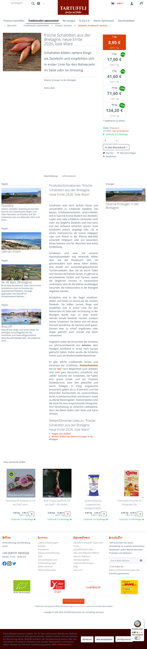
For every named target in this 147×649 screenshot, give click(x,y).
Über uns (78, 570)
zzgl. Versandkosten (120, 131)
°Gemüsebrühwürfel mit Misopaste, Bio (129, 502)
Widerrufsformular (47, 570)
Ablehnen (87, 639)
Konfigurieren (124, 639)
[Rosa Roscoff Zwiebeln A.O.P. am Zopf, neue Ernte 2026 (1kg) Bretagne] (21, 483)
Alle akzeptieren (104, 639)
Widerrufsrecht (45, 566)
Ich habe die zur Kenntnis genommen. (124, 570)
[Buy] (31, 514)
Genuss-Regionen (82, 556)
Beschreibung (51, 176)
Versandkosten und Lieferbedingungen (47, 561)
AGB (40, 556)
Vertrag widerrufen (73, 601)
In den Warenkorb (115, 147)
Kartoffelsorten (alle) (83, 549)
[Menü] (142, 620)
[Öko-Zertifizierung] (21, 587)
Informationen (69, 176)
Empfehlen (110, 156)
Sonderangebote (81, 559)
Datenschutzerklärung (48, 552)
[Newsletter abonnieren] (141, 560)
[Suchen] (33, 3)
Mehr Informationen (61, 644)
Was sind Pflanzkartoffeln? (86, 552)
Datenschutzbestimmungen (122, 570)
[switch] (137, 638)
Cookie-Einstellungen (48, 542)
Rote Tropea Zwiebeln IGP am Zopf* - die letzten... (57, 502)
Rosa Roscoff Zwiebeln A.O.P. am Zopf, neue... (21, 502)
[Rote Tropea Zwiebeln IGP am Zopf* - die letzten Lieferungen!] (57, 483)
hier (59, 368)
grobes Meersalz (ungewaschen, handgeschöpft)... (93, 504)
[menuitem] (142, 3)
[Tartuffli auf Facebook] (4, 567)
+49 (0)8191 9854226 (15, 553)
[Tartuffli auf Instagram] (9, 567)
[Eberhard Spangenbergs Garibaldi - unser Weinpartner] (93, 587)
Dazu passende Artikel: (15, 462)
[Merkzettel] (142, 3)
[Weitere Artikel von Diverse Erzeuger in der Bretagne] (126, 195)
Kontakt (41, 546)
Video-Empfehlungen (84, 563)
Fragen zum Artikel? (61, 433)
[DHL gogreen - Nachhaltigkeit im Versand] (129, 587)
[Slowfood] (58, 587)
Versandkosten (80, 606)
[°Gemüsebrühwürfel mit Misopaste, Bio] (129, 483)
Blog (76, 566)
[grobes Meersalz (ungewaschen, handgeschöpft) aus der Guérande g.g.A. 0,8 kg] (93, 483)
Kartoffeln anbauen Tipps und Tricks (88, 544)
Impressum (43, 549)
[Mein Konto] (132, 3)
